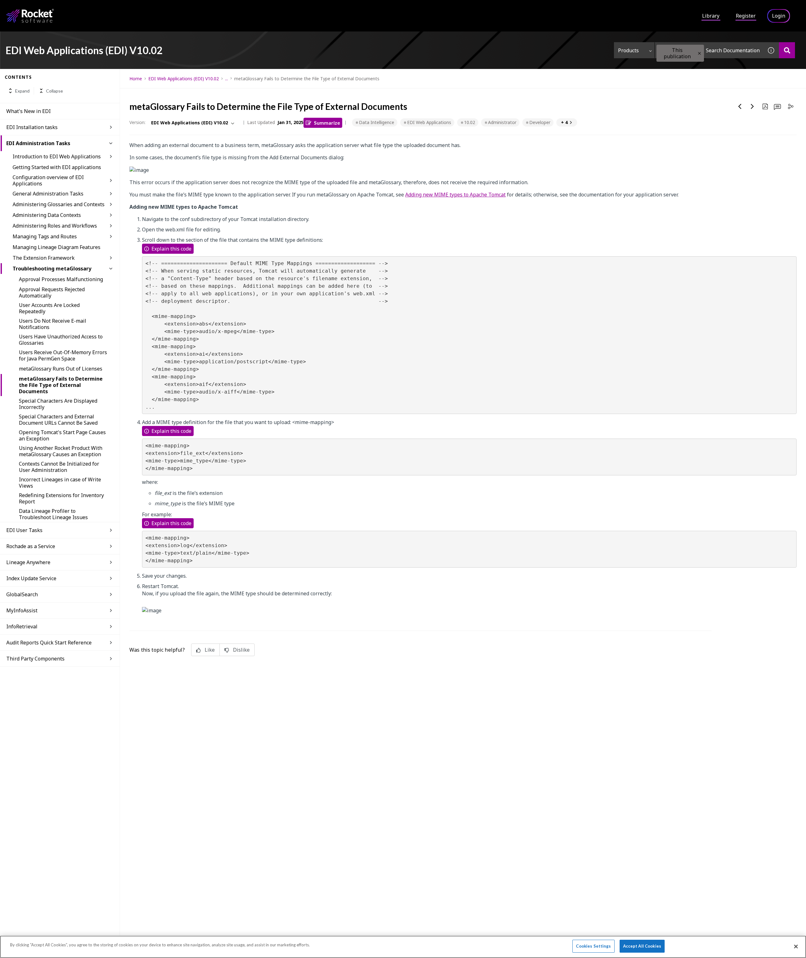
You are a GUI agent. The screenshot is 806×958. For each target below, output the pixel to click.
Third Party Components (35, 658)
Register (746, 15)
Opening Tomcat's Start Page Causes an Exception (62, 435)
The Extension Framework (44, 257)
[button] (699, 53)
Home (135, 78)
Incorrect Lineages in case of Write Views (60, 482)
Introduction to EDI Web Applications (57, 156)
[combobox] (709, 50)
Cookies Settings (593, 946)
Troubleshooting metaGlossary (52, 268)
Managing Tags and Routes (45, 236)
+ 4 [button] (564, 122)
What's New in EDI (28, 111)
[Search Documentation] (787, 50)
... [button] (226, 78)
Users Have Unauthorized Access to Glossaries (61, 339)
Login (778, 15)
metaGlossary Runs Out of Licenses (60, 368)
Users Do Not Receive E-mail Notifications (52, 324)
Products (628, 50)
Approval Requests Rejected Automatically (52, 292)
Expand (22, 91)
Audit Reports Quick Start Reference (49, 642)
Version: (137, 122)
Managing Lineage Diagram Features (56, 247)
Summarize (327, 123)
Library (710, 15)
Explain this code (171, 248)
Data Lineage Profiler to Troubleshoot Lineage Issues (53, 514)
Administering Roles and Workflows (55, 225)
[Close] (796, 946)
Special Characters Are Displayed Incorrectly (58, 404)
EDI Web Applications (429, 122)
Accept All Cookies (642, 946)
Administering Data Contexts (47, 215)
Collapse (54, 91)
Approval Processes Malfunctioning (61, 279)
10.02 (469, 122)
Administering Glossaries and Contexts (59, 204)
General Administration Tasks (48, 193)
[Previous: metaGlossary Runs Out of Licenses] (740, 106)
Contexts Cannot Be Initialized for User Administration (59, 467)
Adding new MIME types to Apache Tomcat (455, 194)
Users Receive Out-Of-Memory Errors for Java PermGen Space (63, 355)
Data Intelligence (376, 122)
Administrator (502, 122)
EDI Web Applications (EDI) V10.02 (183, 78)
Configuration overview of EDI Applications (48, 180)
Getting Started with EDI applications (57, 167)
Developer (539, 122)
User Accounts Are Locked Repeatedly (49, 308)
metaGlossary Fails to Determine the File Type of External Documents (61, 385)
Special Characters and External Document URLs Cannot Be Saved (58, 419)
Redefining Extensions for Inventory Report (61, 498)
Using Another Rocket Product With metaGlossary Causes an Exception (60, 451)
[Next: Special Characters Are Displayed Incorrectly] (752, 106)
